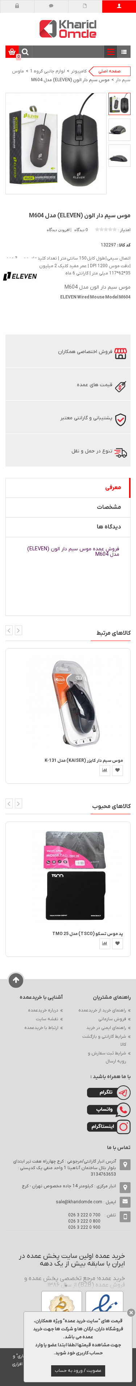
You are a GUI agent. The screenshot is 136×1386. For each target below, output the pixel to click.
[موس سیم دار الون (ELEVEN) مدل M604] (119, 104)
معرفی (113, 487)
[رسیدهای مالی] (85, 6)
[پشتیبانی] (51, 6)
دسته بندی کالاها (124, 52)
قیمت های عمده (94, 384)
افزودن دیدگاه (59, 229)
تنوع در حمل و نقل (91, 451)
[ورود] (17, 6)
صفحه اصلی (109, 71)
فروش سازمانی (112, 1019)
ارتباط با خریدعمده (41, 1028)
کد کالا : (124, 245)
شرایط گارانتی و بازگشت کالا (104, 1041)
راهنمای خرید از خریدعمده (102, 1010)
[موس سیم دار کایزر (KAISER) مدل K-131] (76, 703)
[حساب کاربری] (119, 6)
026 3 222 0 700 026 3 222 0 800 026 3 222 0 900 (84, 1221)
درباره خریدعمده (43, 1010)
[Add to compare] (104, 770)
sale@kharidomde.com (79, 1202)
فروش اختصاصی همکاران (85, 351)
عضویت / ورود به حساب (78, 1371)
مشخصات (109, 507)
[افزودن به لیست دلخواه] (117, 770)
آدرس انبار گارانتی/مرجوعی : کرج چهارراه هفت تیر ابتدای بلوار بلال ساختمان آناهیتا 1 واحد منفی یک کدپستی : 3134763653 (64, 1168)
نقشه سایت (47, 1019)
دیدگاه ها (109, 527)
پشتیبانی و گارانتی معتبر (86, 418)
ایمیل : (86, 1202)
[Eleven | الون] (20, 276)
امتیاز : (124, 230)
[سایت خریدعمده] (68, 28)
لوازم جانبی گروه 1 (47, 71)
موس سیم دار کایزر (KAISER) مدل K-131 (84, 761)
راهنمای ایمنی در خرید (106, 1028)
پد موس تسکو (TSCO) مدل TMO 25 (87, 934)
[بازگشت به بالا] (16, 980)
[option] (119, 104)
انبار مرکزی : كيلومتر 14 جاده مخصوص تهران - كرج (69, 1186)
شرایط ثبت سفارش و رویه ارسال (107, 1057)
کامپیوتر (79, 71)
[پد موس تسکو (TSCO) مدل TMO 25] (76, 876)
